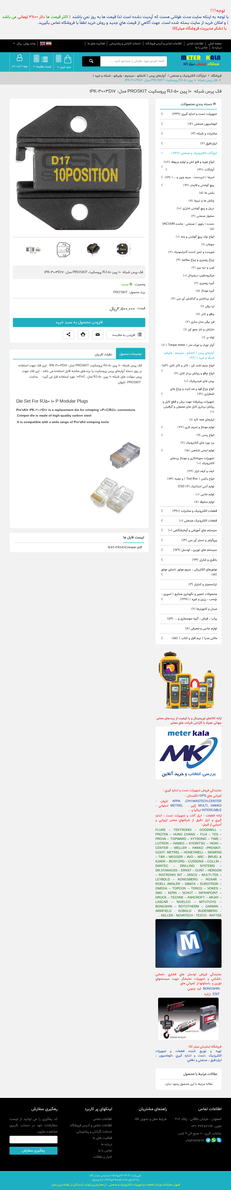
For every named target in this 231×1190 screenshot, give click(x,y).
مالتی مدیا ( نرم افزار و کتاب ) (194, 638)
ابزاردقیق (208, 143)
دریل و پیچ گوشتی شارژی (195, 208)
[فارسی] (48, 44)
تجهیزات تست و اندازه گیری (194, 114)
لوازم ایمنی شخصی (199, 450)
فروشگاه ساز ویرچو (103, 1179)
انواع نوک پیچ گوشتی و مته (195, 237)
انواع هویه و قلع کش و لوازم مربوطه (189, 162)
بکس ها (206, 193)
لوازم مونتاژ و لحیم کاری (196, 427)
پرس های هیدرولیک (199, 381)
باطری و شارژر (204, 560)
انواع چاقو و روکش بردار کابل (194, 373)
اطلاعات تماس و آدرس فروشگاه (164, 43)
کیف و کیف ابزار (200, 471)
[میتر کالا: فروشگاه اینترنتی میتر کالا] (201, 61)
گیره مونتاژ (205, 291)
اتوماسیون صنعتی (202, 124)
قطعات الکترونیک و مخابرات (194, 511)
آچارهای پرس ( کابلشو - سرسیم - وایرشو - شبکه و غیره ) (188, 355)
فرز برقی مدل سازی (199, 322)
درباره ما (217, 47)
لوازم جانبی (205, 494)
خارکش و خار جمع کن (198, 329)
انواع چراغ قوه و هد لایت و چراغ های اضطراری (192, 391)
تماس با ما (201, 47)
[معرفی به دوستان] (97, 334)
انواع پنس (205, 435)
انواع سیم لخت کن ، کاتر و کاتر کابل (188, 365)
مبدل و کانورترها (204, 609)
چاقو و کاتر (205, 314)
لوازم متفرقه (204, 502)
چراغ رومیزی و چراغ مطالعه (195, 260)
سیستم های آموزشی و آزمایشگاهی (192, 530)
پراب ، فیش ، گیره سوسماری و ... (192, 618)
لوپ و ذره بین (203, 267)
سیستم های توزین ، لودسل (195, 550)
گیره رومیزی (204, 283)
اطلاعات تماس (195, 43)
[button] (68, 334)
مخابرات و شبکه (204, 133)
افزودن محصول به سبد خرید (79, 322)
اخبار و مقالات (102, 1156)
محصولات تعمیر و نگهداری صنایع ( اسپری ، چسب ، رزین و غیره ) (189, 596)
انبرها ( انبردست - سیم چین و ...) (189, 177)
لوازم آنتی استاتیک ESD (196, 486)
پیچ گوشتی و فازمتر (198, 185)
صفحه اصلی (215, 44)
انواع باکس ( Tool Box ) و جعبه (190, 479)
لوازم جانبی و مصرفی (201, 628)
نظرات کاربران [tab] (103, 354)
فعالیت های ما (96, 43)
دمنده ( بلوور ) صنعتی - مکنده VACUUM (188, 226)
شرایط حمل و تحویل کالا (151, 1119)
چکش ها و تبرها (201, 201)
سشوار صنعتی (202, 216)
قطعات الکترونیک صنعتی (198, 520)
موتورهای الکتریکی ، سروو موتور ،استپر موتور (189, 572)
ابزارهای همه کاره (201, 419)
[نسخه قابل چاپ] (83, 334)
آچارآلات (205, 170)
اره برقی (207, 306)
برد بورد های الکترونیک (197, 443)
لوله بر (208, 337)
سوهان (207, 244)
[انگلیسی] (42, 44)
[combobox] (133, 61)
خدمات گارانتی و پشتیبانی (125, 43)
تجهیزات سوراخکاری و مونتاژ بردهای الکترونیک (192, 460)
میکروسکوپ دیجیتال (198, 275)
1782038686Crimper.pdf (125, 547)
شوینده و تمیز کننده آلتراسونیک (191, 252)
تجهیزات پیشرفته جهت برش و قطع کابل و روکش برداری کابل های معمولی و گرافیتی (188, 407)
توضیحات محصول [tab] (130, 354)
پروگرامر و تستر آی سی (199, 540)
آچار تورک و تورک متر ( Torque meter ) (187, 345)
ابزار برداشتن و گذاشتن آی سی (192, 299)
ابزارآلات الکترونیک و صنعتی (194, 153)
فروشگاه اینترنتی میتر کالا (105, 1175)
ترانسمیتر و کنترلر (202, 584)
